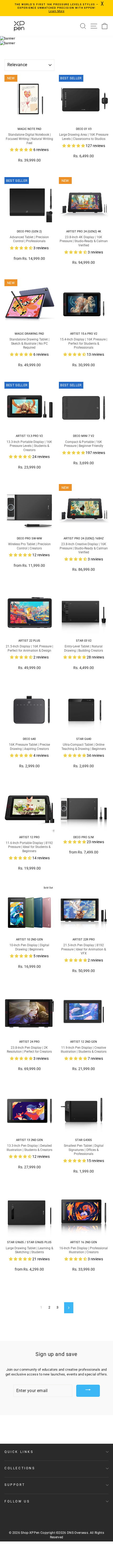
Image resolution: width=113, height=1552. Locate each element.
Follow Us (17, 1501)
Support (14, 1485)
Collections (19, 1468)
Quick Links (19, 1452)
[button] (21, 150)
